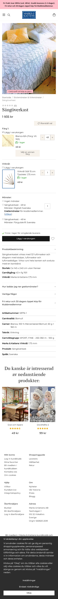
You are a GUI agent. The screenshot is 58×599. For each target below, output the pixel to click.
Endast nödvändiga (29, 587)
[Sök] (8, 15)
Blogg (32, 496)
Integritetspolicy (12, 493)
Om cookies (10, 475)
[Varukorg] (54, 14)
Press (31, 493)
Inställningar (29, 580)
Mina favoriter (11, 462)
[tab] (29, 249)
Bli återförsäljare (12, 511)
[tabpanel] (29, 268)
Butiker (8, 508)
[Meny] (3, 14)
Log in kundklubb (12, 459)
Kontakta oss (10, 472)
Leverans (33, 459)
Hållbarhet (34, 462)
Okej (29, 593)
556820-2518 (42, 521)
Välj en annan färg (27, 153)
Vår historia (34, 490)
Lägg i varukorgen (14, 132)
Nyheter (33, 486)
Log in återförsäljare (14, 514)
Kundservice (10, 490)
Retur (31, 465)
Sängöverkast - (17, 206)
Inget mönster (11, 201)
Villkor (8, 214)
